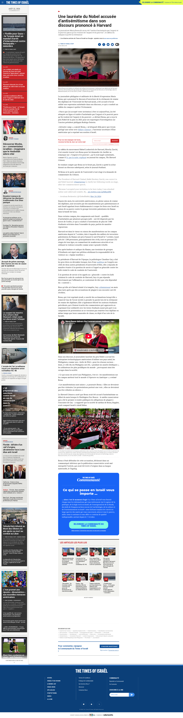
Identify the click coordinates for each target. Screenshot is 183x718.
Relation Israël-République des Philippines (71, 637)
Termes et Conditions (84, 678)
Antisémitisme (63, 636)
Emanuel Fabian (7, 373)
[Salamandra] (108, 715)
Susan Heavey (17, 600)
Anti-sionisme (63, 632)
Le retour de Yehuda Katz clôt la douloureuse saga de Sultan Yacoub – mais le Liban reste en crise (13, 552)
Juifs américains (83, 634)
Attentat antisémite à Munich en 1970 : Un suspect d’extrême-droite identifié (68, 561)
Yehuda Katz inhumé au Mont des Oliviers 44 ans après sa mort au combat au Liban (14, 530)
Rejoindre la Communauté (153, 2)
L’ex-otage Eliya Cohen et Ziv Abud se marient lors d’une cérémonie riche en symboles (95, 561)
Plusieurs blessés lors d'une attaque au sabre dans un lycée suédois (14, 86)
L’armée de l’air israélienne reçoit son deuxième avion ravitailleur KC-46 (81, 561)
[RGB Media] (93, 715)
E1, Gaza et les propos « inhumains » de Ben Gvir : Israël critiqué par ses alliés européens (14, 414)
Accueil (49, 678)
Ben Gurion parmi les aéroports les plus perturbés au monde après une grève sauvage (13, 280)
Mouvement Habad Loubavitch (104, 636)
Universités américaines (104, 634)
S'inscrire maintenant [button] (109, 646)
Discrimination (63, 634)
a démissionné (105, 287)
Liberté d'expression (88, 636)
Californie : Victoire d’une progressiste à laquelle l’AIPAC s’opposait (12, 483)
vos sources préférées (111, 38)
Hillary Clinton (84, 129)
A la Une (49, 699)
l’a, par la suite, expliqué (76, 157)
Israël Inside (51, 687)
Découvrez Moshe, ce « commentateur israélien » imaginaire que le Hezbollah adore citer (14, 149)
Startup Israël (52, 693)
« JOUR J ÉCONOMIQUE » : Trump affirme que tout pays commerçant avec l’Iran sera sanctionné (13, 628)
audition (100, 262)
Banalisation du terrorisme (105, 631)
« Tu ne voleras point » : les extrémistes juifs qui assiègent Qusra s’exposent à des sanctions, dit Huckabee (13, 431)
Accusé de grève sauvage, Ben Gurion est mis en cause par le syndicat (14, 263)
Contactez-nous (83, 690)
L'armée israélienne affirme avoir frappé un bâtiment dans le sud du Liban (13, 98)
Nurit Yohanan (14, 139)
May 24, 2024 (95, 196)
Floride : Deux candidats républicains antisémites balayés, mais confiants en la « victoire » (14, 491)
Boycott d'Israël (73, 632)
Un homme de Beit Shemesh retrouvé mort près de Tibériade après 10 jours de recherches (13, 338)
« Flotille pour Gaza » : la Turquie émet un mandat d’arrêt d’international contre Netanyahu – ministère (14, 39)
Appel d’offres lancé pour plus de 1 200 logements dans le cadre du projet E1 (14, 422)
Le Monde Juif (51, 684)
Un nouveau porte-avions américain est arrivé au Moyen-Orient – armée (14, 621)
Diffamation (98, 632)
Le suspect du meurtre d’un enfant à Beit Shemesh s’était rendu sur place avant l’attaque (13, 316)
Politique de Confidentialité (86, 681)
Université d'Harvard (75, 636)
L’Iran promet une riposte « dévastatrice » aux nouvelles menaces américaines (14, 593)
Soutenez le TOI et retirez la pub (173, 2)
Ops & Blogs (51, 690)
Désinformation (92, 631)
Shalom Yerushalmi (16, 192)
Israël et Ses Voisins (65, 631)
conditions (111, 144)
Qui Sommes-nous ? (84, 684)
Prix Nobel (87, 637)
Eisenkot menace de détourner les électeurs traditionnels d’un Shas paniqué (13, 199)
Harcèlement (73, 634)
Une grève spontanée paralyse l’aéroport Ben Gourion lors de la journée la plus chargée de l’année (109, 563)
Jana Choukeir (8, 600)
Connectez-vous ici (114, 650)
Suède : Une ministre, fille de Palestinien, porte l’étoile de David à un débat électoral (81, 586)
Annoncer (81, 687)
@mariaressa (79, 182)
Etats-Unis (93, 634)
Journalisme (96, 637)
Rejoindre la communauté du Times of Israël (89, 524)
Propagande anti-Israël (86, 632)
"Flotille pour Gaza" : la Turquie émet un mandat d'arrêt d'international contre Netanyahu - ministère (13, 110)
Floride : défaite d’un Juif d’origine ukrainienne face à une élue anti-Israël (14, 448)
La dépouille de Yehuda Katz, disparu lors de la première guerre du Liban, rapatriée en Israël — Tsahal (14, 562)
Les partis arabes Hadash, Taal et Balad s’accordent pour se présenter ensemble (13, 234)
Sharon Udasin (9, 441)
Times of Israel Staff (67, 43)
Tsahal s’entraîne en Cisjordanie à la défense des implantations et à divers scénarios (95, 586)
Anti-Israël (106, 632)
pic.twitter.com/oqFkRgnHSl (99, 192)
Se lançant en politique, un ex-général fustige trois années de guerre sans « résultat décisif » (13, 219)
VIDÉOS (49, 696)
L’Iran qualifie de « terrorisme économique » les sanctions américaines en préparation (12, 614)
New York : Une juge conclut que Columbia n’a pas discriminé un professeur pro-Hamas (13, 499)
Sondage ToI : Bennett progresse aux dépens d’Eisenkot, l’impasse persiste (13, 227)
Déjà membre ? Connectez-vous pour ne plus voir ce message (88, 530)
